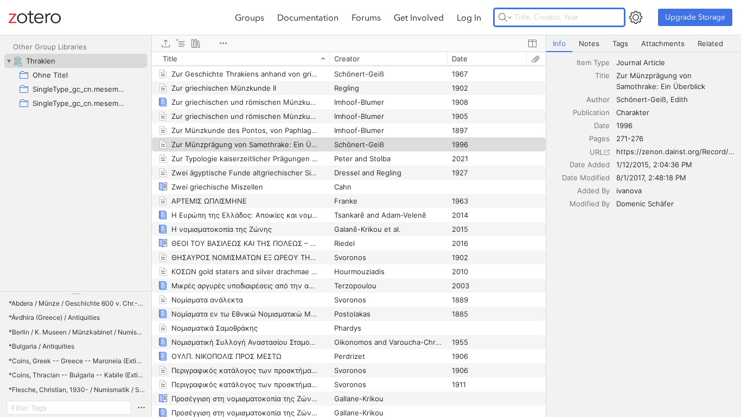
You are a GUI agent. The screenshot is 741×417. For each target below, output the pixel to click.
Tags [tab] (620, 43)
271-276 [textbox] (629, 138)
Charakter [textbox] (632, 112)
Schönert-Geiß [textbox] (641, 99)
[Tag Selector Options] (141, 408)
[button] (76, 303)
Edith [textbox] (679, 99)
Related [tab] (710, 43)
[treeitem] (75, 61)
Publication (591, 112)
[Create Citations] (181, 43)
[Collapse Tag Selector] (75, 294)
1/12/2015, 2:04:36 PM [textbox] (654, 164)
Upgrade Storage (695, 17)
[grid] (349, 234)
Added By (593, 190)
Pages (599, 138)
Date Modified (586, 177)
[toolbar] (349, 43)
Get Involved (419, 17)
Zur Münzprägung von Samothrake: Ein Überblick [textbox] (660, 81)
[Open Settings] (636, 17)
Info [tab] (559, 43)
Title (602, 75)
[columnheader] (240, 58)
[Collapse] (8, 60)
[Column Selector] (532, 43)
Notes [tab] (589, 43)
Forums (366, 17)
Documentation (307, 17)
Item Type (593, 62)
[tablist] (643, 43)
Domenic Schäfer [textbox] (645, 203)
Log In (469, 17)
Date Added (590, 164)
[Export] (165, 43)
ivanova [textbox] (629, 190)
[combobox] (675, 62)
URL (596, 152)
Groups (249, 17)
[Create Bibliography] (196, 43)
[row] (349, 59)
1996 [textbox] (624, 125)
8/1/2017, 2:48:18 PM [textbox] (651, 177)
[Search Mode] (505, 17)
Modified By (590, 203)
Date (602, 125)
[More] (223, 43)
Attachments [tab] (663, 43)
